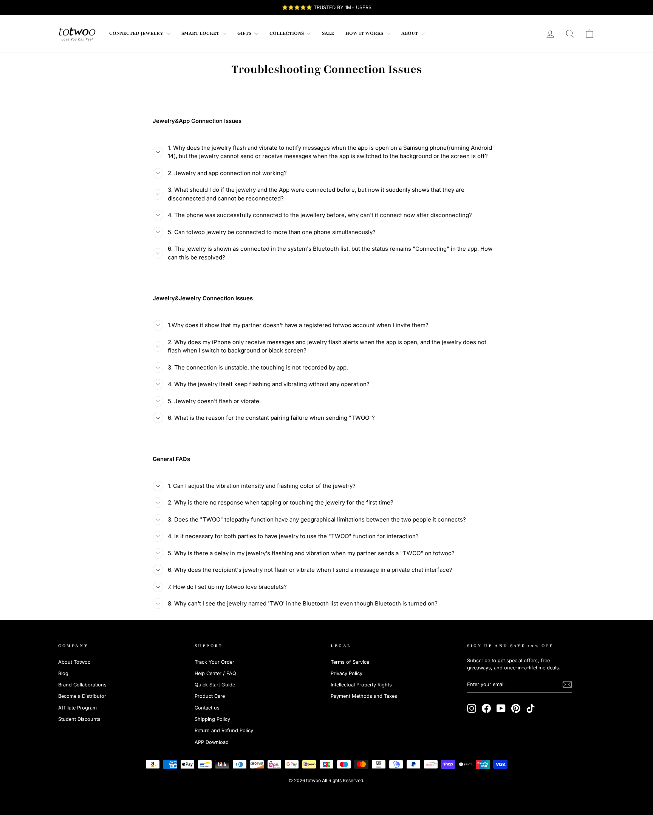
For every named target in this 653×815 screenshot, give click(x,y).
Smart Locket (200, 33)
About (410, 33)
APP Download (212, 742)
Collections (287, 33)
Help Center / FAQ (215, 673)
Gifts (244, 33)
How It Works (364, 33)
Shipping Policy (212, 719)
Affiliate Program (77, 708)
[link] (77, 33)
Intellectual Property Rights (361, 685)
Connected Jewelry (136, 33)
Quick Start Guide (215, 685)
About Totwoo (74, 662)
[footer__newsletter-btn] (567, 684)
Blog (63, 673)
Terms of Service (350, 662)
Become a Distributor (82, 696)
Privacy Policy (346, 673)
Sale (328, 33)
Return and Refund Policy (224, 730)
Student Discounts (79, 719)
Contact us (207, 708)
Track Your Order (214, 662)
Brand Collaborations (82, 685)
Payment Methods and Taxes (364, 696)
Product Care (210, 696)
